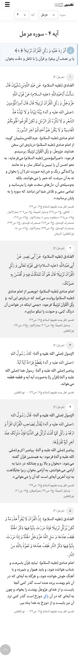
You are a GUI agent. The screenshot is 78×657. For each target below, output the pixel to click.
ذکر (46, 596)
